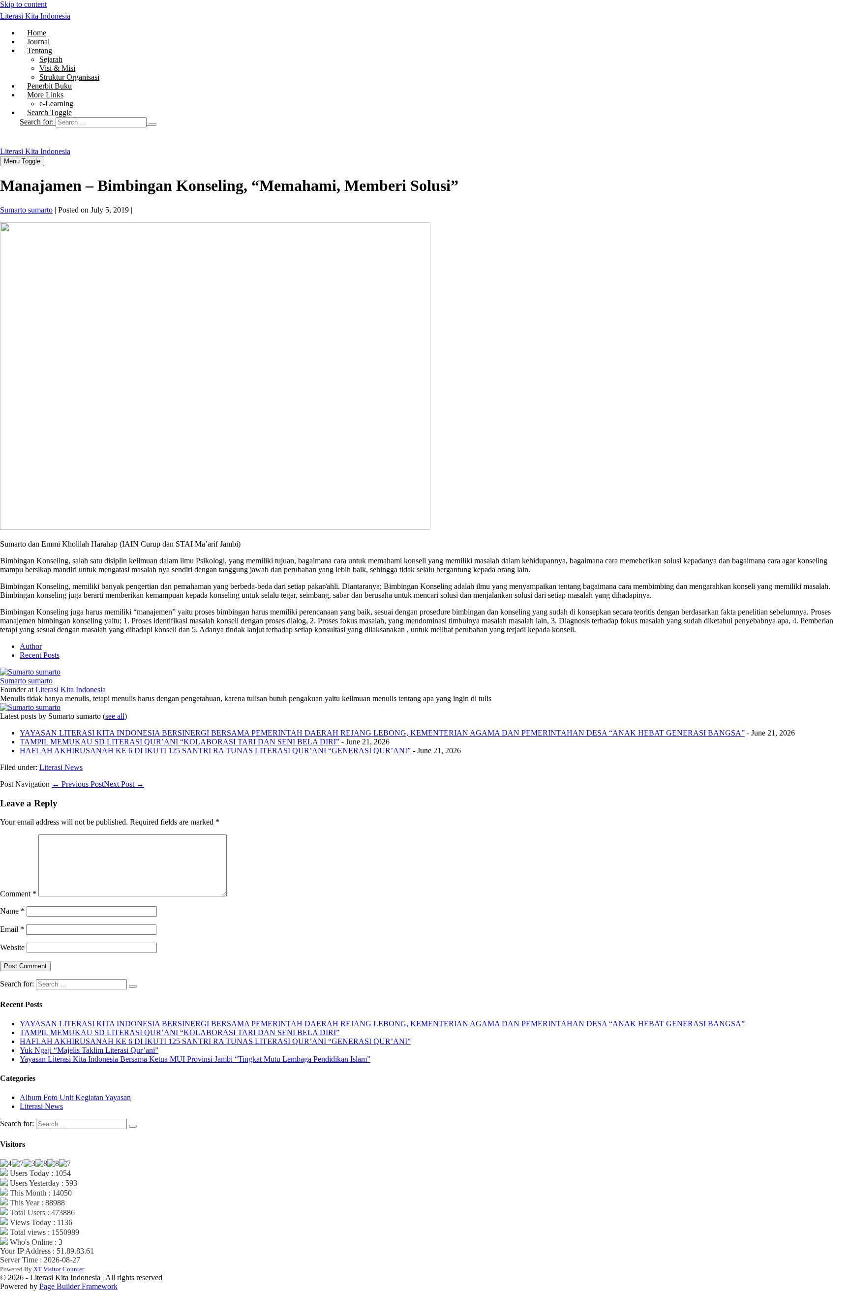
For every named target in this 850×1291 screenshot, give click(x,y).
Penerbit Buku (49, 86)
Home (36, 33)
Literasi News (61, 767)
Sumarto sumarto (26, 680)
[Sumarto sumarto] (30, 672)
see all (114, 716)
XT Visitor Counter (58, 1269)
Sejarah (50, 59)
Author (31, 646)
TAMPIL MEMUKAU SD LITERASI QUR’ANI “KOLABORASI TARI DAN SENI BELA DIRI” (179, 742)
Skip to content (23, 4)
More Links (45, 95)
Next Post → (124, 784)
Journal (38, 41)
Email (12, 929)
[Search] (152, 124)
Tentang (39, 50)
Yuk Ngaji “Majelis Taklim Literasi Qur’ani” (89, 1050)
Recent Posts (40, 655)
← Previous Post (78, 784)
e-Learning (56, 103)
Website (12, 947)
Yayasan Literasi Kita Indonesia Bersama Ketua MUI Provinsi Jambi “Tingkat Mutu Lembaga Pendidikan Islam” (195, 1059)
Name (12, 911)
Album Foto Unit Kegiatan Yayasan (75, 1097)
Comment (18, 894)
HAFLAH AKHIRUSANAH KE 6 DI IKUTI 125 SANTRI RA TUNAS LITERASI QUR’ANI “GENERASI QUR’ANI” (215, 750)
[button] (435, 122)
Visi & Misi (57, 68)
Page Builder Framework (78, 1286)
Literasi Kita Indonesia (35, 16)
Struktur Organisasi (69, 77)
